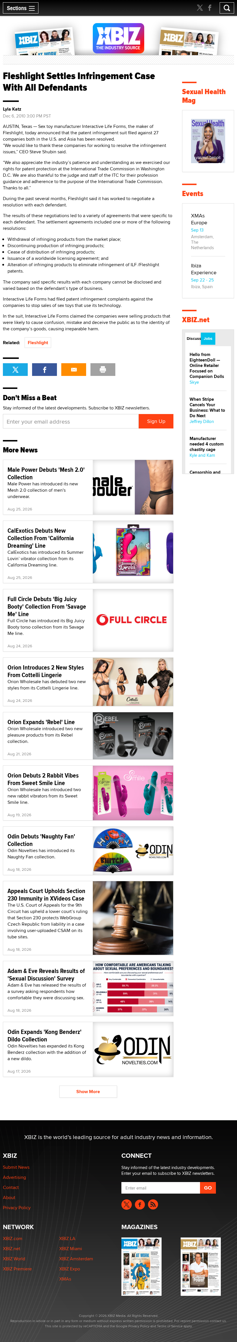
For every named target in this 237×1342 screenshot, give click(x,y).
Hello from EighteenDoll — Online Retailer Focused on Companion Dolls (207, 365)
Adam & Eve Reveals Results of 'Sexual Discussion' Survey (46, 974)
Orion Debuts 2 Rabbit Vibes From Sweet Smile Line (43, 779)
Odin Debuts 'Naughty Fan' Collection (41, 840)
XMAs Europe (199, 219)
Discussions (193, 338)
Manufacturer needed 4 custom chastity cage (207, 444)
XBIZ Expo (69, 1268)
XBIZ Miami (70, 1248)
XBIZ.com (12, 1238)
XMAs (65, 1279)
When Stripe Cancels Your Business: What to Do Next (207, 407)
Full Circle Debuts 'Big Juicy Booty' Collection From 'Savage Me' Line (47, 606)
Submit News (16, 1167)
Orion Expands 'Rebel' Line (41, 721)
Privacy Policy (17, 1207)
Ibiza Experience (203, 269)
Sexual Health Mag (204, 96)
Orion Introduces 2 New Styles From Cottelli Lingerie (46, 671)
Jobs (208, 338)
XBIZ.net (196, 319)
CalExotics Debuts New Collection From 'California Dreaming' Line (41, 538)
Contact (11, 1187)
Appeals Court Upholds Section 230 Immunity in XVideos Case (46, 894)
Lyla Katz (12, 109)
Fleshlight (38, 342)
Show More (88, 1091)
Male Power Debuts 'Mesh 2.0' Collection (46, 473)
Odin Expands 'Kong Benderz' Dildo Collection (45, 1035)
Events (192, 193)
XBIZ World (14, 1258)
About (9, 1197)
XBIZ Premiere (17, 1268)
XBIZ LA (67, 1238)
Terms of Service (170, 1326)
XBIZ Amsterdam (76, 1258)
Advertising (14, 1177)
